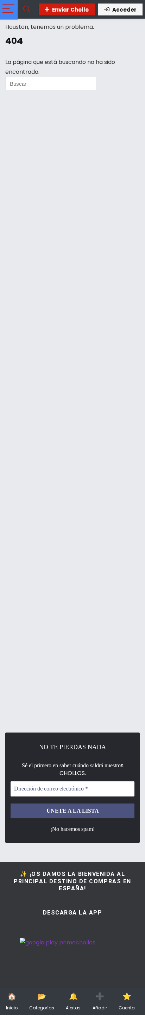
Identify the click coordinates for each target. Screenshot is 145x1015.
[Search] (26, 9)
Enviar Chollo (70, 9)
